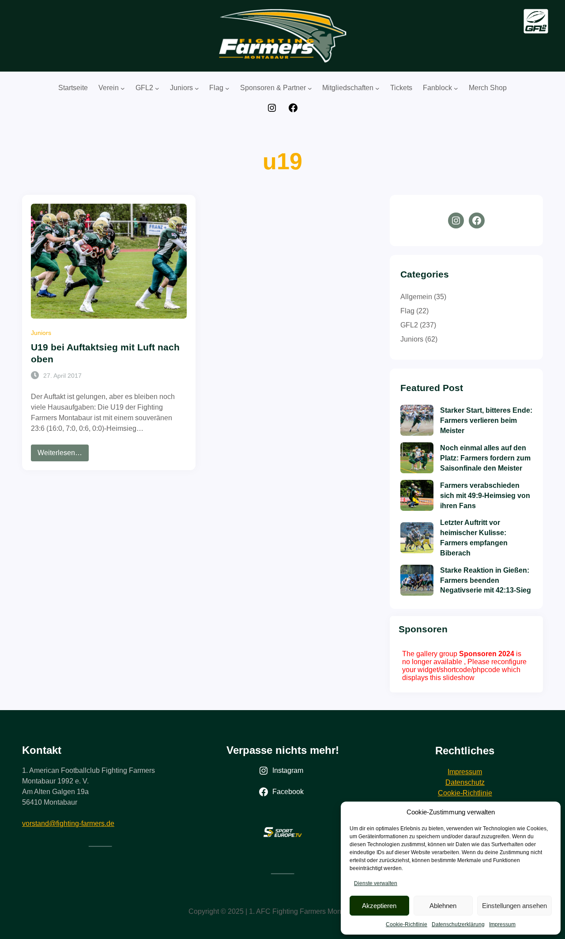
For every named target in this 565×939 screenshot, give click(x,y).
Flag (407, 311)
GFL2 (409, 325)
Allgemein (416, 296)
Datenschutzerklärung (458, 924)
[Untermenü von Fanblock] (456, 88)
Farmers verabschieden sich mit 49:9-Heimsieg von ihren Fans (485, 495)
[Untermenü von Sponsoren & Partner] (310, 88)
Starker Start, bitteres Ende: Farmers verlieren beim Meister (486, 420)
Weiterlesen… (63, 455)
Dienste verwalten (375, 883)
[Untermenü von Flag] (227, 88)
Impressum (502, 924)
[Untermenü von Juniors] (197, 88)
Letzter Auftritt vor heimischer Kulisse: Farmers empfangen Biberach (474, 537)
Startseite (73, 87)
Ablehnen (442, 905)
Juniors (41, 332)
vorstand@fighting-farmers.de (68, 823)
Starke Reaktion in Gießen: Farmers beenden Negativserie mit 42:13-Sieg (485, 580)
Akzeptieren (379, 905)
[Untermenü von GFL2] (157, 88)
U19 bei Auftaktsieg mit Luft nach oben (105, 353)
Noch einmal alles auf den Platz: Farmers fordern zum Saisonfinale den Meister (485, 458)
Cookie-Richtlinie (406, 924)
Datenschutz (465, 782)
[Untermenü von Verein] (123, 88)
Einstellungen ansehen (514, 905)
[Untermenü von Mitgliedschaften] (377, 88)
